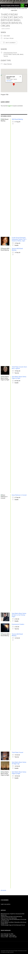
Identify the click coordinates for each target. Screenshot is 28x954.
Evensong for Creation (18, 624)
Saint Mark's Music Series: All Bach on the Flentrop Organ (19, 614)
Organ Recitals (8, 64)
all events (3, 890)
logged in (10, 105)
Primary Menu (26, 5)
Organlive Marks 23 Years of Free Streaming (11, 916)
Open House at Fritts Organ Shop (9, 918)
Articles (3, 910)
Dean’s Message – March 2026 (8, 935)
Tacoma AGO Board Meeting (17, 249)
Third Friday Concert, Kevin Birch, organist (19, 367)
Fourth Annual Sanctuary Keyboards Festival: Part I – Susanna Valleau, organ (19, 239)
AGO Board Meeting (17, 119)
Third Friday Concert (17, 752)
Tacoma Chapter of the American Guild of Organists (11, 5)
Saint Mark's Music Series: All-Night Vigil (19, 763)
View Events (9, 80)
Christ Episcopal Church (10, 53)
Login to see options (5, 904)
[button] (14, 84)
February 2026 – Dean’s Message (9, 936)
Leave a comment (5, 28)
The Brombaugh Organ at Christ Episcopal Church (13, 925)
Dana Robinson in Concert (19, 495)
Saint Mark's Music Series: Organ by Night (19, 377)
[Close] (20, 76)
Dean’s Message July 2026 (7, 934)
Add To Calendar (10, 42)
